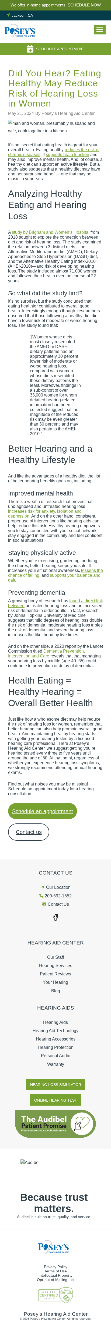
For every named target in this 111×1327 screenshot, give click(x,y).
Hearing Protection (56, 1047)
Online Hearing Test (55, 1100)
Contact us (29, 832)
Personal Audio (55, 1055)
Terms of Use (55, 1271)
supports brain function (67, 154)
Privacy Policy (55, 1267)
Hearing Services (55, 965)
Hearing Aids (55, 1022)
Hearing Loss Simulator (55, 1084)
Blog (55, 991)
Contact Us (58, 904)
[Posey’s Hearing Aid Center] (22, 31)
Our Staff (55, 957)
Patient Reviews (55, 974)
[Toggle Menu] (100, 29)
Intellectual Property (55, 1275)
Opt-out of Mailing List (55, 1280)
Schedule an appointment (42, 811)
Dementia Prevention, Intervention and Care (46, 653)
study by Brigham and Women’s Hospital (50, 232)
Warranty (55, 1064)
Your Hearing (55, 982)
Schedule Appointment (60, 49)
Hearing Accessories (55, 1039)
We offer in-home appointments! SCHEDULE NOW (56, 5)
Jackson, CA (22, 15)
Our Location (58, 887)
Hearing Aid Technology (55, 1030)
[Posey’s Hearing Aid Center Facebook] (55, 917)
